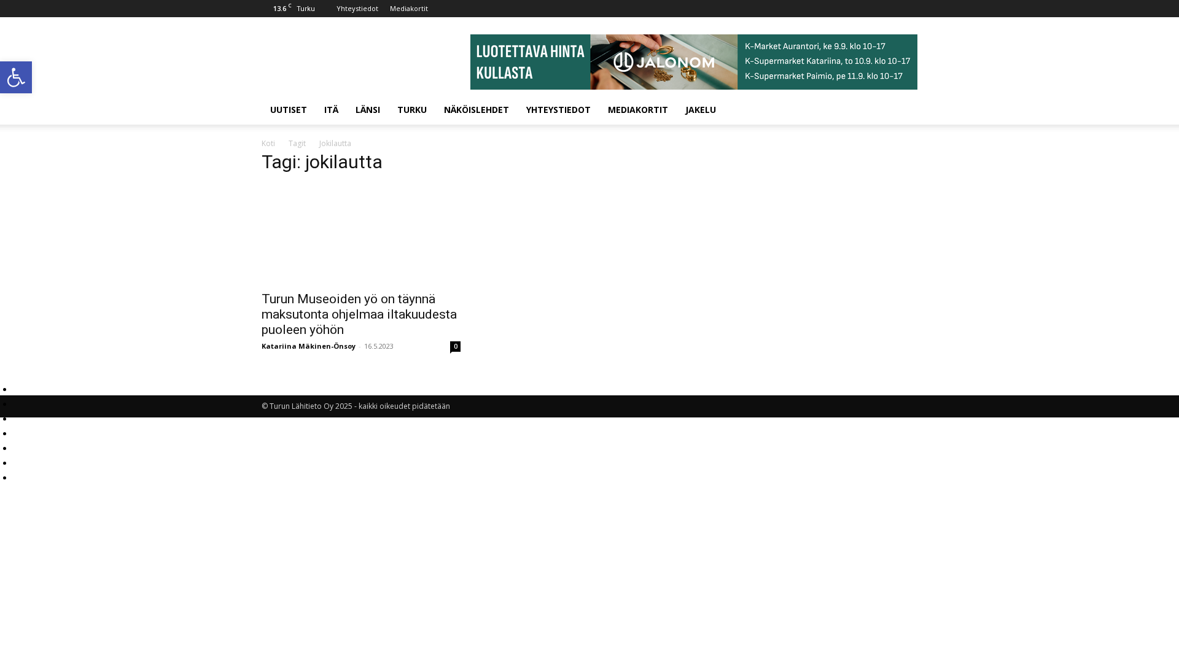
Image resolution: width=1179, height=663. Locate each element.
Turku (412, 109)
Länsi (368, 109)
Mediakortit (409, 8)
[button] (16, 77)
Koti (268, 143)
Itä (331, 109)
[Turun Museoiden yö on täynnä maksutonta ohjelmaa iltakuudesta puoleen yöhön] (361, 234)
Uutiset (288, 109)
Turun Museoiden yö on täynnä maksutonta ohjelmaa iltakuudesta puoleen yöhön (359, 314)
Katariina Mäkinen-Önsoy (309, 346)
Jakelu (700, 109)
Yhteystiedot (357, 8)
